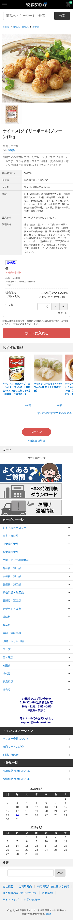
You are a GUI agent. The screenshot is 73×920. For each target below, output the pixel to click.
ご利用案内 (25, 886)
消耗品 (7, 673)
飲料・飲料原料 (12, 633)
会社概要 (8, 886)
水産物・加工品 (12, 576)
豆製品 (35, 27)
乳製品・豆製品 (21, 27)
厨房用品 (8, 681)
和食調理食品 (10, 551)
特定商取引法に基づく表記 (53, 886)
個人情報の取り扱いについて (20, 892)
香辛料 (7, 624)
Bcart (48, 914)
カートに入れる (37, 333)
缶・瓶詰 (8, 657)
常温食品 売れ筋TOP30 (16, 778)
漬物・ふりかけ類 (13, 641)
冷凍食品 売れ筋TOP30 (16, 770)
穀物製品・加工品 (13, 592)
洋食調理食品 (10, 543)
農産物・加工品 (12, 584)
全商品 (6, 27)
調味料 (7, 616)
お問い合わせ (10, 754)
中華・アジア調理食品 (16, 560)
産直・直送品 (10, 535)
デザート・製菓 (12, 608)
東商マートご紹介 (13, 746)
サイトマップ (10, 899)
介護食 (7, 665)
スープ (7, 649)
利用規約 (47, 892)
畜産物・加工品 (12, 568)
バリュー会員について (16, 738)
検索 (62, 15)
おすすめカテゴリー (14, 527)
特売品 (7, 689)
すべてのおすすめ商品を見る (55, 413)
